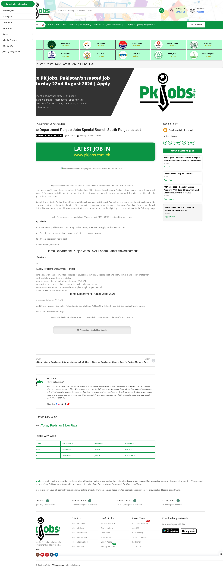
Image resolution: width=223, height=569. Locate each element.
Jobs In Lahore (78, 528)
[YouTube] (68, 404)
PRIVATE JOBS (172, 43)
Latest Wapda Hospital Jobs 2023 (178, 173)
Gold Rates (105, 532)
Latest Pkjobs (106, 542)
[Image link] (43, 528)
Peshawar (66, 455)
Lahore (128, 449)
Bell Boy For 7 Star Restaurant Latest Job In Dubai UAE (56, 64)
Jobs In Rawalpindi (80, 537)
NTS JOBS (101, 43)
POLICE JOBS (137, 43)
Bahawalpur (67, 443)
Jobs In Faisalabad (80, 542)
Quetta (97, 455)
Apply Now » (169, 167)
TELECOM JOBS (208, 54)
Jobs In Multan (78, 546)
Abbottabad (35, 443)
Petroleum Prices (108, 523)
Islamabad (66, 449)
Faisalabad (98, 443)
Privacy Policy (137, 532)
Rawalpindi (130, 455)
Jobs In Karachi (78, 523)
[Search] (161, 10)
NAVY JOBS (65, 54)
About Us (136, 528)
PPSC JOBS (172, 54)
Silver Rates (106, 537)
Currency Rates (107, 528)
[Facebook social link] (165, 143)
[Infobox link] (37, 500)
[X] (62, 404)
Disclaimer (136, 542)
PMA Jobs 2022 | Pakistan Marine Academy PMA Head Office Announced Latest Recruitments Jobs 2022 (181, 190)
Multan (33, 455)
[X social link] (170, 143)
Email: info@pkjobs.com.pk (181, 130)
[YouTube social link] (179, 143)
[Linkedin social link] (193, 143)
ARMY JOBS (65, 43)
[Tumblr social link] (189, 143)
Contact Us (136, 546)
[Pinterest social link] (184, 143)
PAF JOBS (101, 54)
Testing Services (108, 546)
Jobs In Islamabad (79, 532)
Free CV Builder (196, 24)
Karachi (97, 449)
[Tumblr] (65, 404)
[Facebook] (56, 404)
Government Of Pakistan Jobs (51, 123)
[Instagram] (59, 404)
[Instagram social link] (175, 143)
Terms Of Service (139, 537)
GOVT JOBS (208, 43)
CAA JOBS (136, 54)
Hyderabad (35, 449)
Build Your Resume (140, 523)
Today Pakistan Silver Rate (59, 425)
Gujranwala (130, 443)
